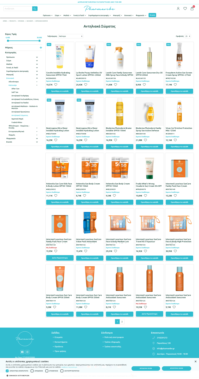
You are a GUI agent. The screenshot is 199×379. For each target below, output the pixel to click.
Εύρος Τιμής (11, 34)
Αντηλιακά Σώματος (20, 115)
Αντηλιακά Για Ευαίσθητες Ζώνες (25, 99)
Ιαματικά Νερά (17, 119)
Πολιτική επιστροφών (114, 337)
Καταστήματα (61, 342)
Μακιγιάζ (116, 15)
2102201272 (162, 338)
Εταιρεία (59, 337)
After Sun (15, 89)
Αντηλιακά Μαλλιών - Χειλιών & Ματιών (25, 107)
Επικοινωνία (157, 332)
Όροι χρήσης (60, 351)
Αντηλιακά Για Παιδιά (20, 103)
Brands (152, 15)
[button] (66, 375)
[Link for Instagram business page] (27, 352)
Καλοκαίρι (13, 85)
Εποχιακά (128, 15)
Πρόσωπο (47, 15)
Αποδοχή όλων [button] (146, 368)
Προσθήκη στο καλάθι (60, 91)
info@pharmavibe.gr (166, 348)
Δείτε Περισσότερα (60, 258)
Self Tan (15, 92)
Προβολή (180, 36)
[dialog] (99, 368)
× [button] (195, 361)
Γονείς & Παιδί (78, 15)
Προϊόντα (59, 347)
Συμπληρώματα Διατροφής (98, 15)
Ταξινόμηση (52, 36)
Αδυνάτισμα (14, 82)
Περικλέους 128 (164, 343)
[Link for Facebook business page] (22, 352)
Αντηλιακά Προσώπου (21, 112)
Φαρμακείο (140, 15)
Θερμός (12, 135)
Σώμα (57, 15)
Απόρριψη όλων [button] (176, 368)
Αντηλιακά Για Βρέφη (20, 96)
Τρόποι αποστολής (112, 347)
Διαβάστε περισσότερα (69, 367)
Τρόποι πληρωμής (112, 342)
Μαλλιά (66, 15)
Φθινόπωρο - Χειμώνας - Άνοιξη (19, 127)
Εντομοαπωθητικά (16, 131)
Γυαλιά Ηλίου (17, 122)
